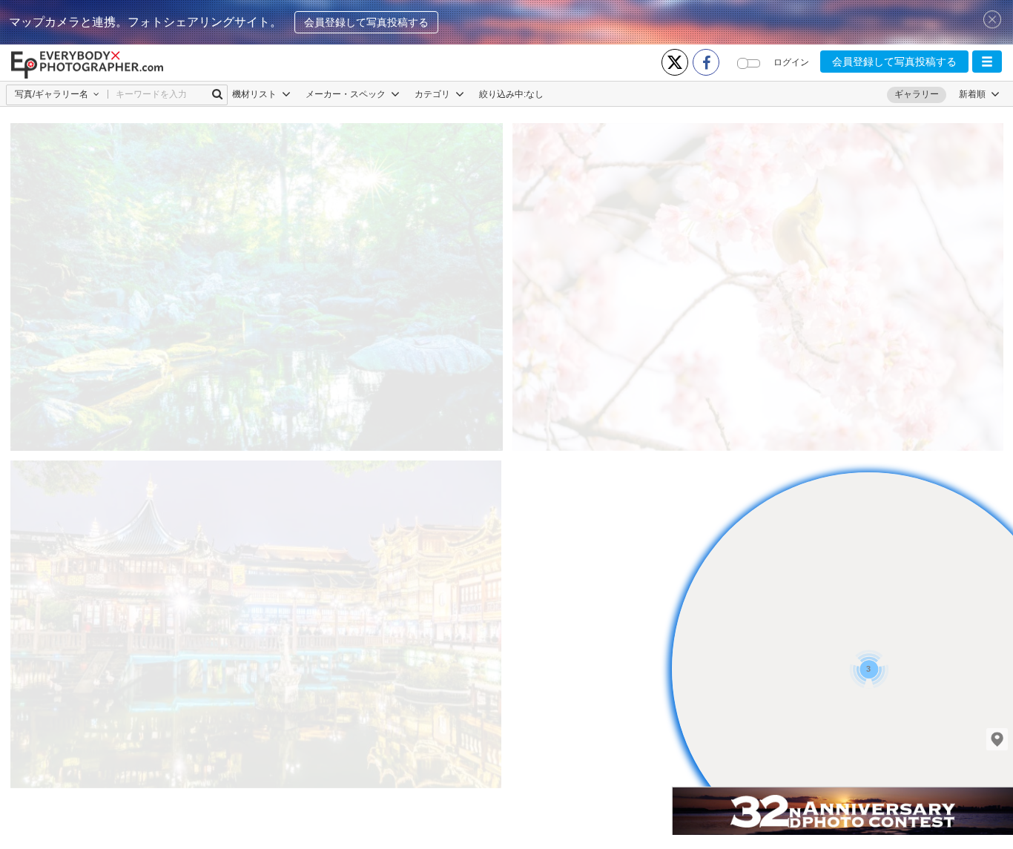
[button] (987, 61)
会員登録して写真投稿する (366, 22)
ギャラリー (916, 94)
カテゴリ (433, 94)
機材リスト (255, 94)
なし (535, 94)
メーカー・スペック (347, 94)
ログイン (791, 62)
